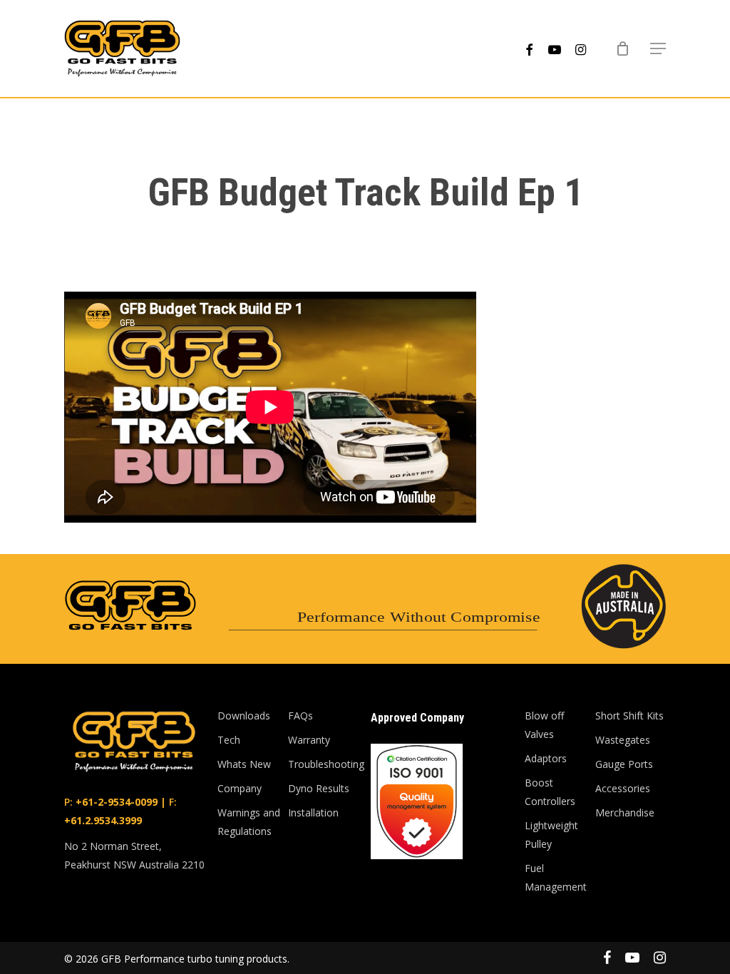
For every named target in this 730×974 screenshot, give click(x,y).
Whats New (244, 764)
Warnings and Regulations (248, 822)
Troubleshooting (323, 764)
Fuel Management (556, 877)
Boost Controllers (550, 792)
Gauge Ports (624, 764)
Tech (228, 740)
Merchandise (624, 812)
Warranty (309, 740)
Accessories (622, 788)
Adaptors (546, 758)
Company (239, 788)
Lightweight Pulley (551, 835)
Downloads (243, 715)
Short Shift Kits (629, 715)
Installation (313, 812)
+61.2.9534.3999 (103, 820)
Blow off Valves (544, 725)
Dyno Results (318, 788)
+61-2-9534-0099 (115, 802)
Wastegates (622, 740)
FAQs (300, 715)
